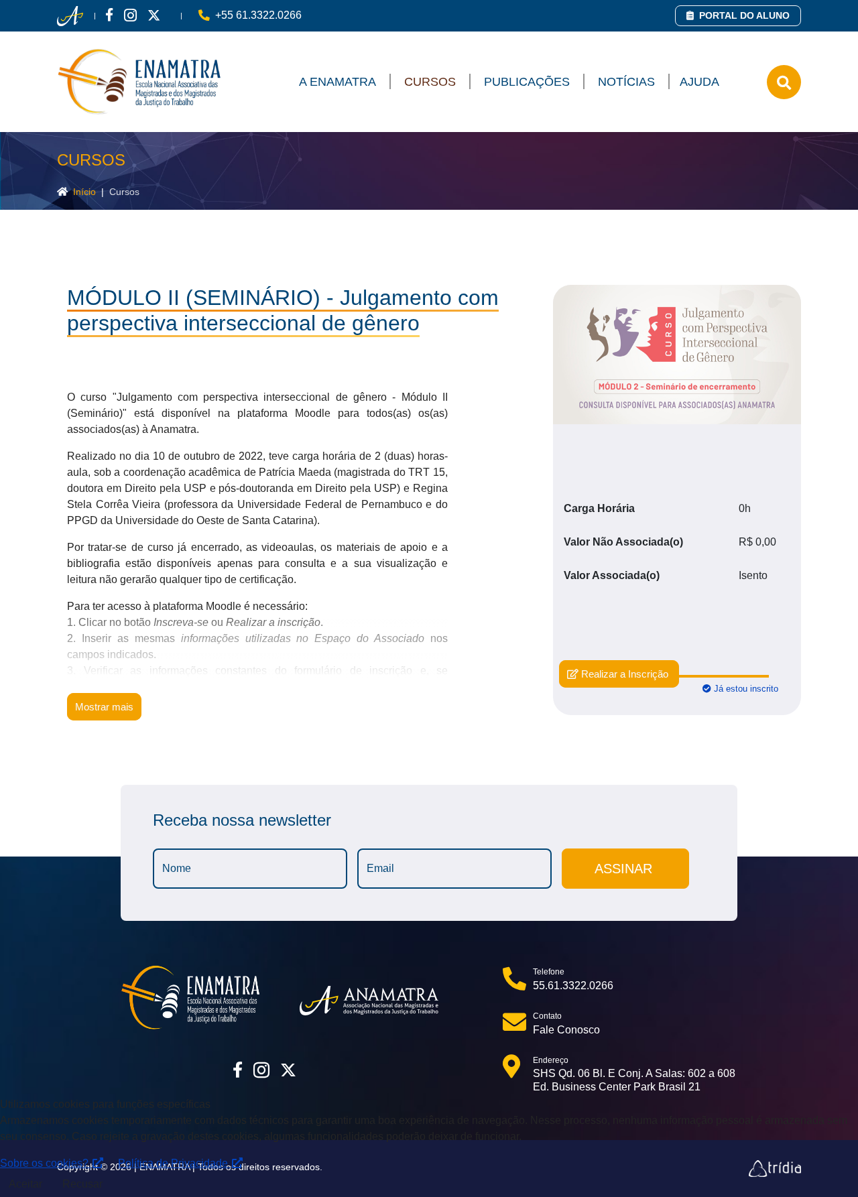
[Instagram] (130, 15)
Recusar (82, 1184)
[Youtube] (171, 15)
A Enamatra (337, 81)
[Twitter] (154, 15)
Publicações (527, 81)
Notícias (626, 81)
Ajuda (699, 81)
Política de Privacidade (174, 1163)
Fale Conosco (566, 1029)
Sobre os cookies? (45, 1163)
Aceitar (25, 1184)
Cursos (430, 81)
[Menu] (784, 82)
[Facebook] (109, 15)
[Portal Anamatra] (70, 16)
